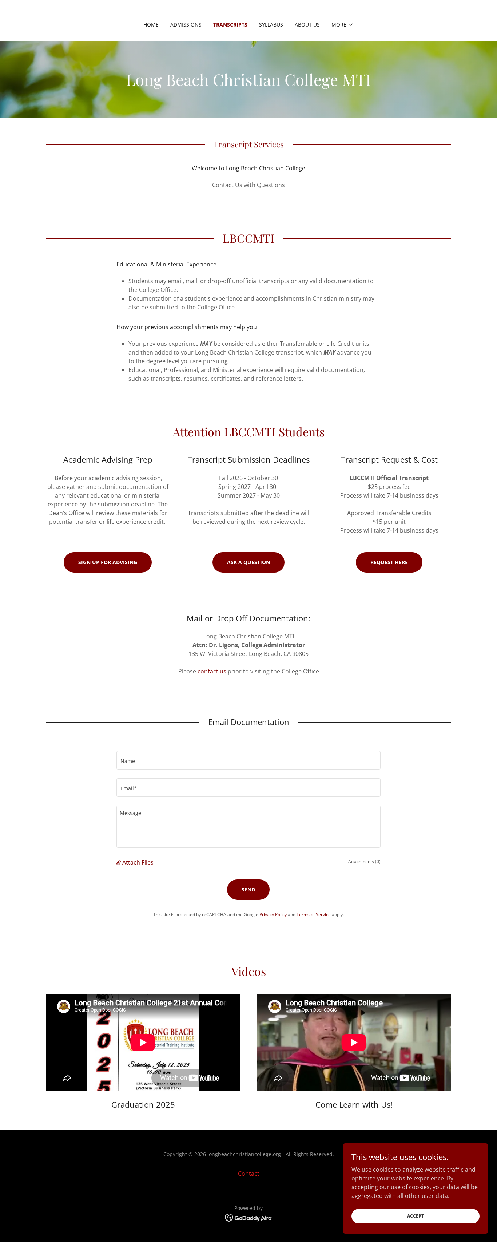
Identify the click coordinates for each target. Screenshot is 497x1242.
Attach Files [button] (138, 862)
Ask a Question (248, 562)
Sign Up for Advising (107, 562)
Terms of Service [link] (314, 914)
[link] (249, 1217)
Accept (415, 1216)
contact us (212, 671)
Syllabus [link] (271, 24)
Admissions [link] (186, 24)
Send (248, 889)
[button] (342, 24)
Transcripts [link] (230, 24)
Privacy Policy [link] (273, 914)
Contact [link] (248, 1174)
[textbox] (248, 760)
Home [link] (151, 24)
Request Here (389, 562)
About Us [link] (307, 24)
